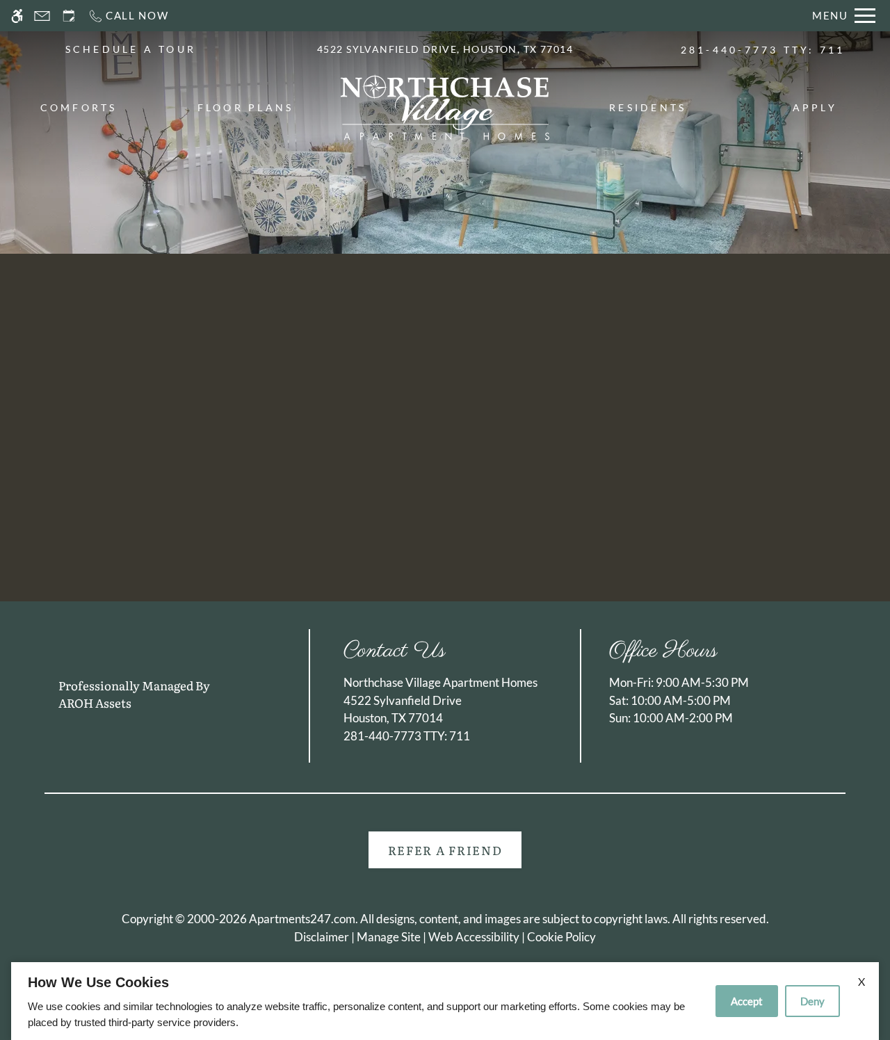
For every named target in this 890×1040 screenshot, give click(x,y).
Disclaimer (321, 936)
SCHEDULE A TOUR (131, 49)
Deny (812, 1001)
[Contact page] (42, 15)
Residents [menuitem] (647, 107)
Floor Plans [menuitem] (245, 107)
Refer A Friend (445, 850)
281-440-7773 (763, 50)
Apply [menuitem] (815, 107)
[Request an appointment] (69, 15)
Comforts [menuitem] (79, 107)
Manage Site (389, 936)
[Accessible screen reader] (17, 15)
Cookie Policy (561, 936)
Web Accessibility (473, 936)
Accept (747, 1001)
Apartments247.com (302, 918)
